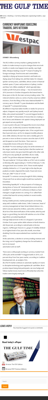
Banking (10, 16)
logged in (25, 328)
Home (4, 16)
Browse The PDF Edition (14, 364)
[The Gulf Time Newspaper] (24, 6)
